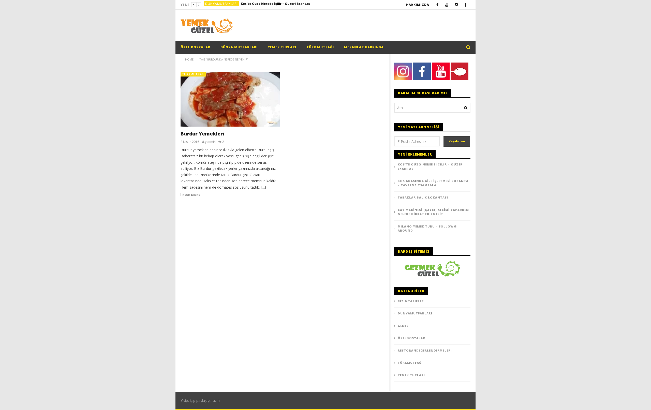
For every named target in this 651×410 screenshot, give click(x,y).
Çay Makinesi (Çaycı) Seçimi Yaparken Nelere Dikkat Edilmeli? (433, 212)
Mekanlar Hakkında (364, 47)
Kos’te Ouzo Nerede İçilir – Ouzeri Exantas (431, 166)
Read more (191, 194)
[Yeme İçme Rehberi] (432, 268)
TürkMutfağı (193, 74)
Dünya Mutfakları (239, 47)
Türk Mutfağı (320, 47)
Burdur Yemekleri (202, 133)
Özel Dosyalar (195, 47)
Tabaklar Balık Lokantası (423, 197)
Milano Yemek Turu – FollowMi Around (428, 228)
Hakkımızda (417, 5)
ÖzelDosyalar (411, 338)
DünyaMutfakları (221, 5)
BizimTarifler (411, 301)
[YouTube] (447, 4)
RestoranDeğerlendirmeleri (425, 350)
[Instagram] (456, 4)
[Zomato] (465, 4)
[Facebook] (437, 4)
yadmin (210, 142)
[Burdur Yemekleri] (230, 99)
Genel (403, 326)
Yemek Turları (282, 47)
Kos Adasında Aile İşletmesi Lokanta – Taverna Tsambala (279, 5)
